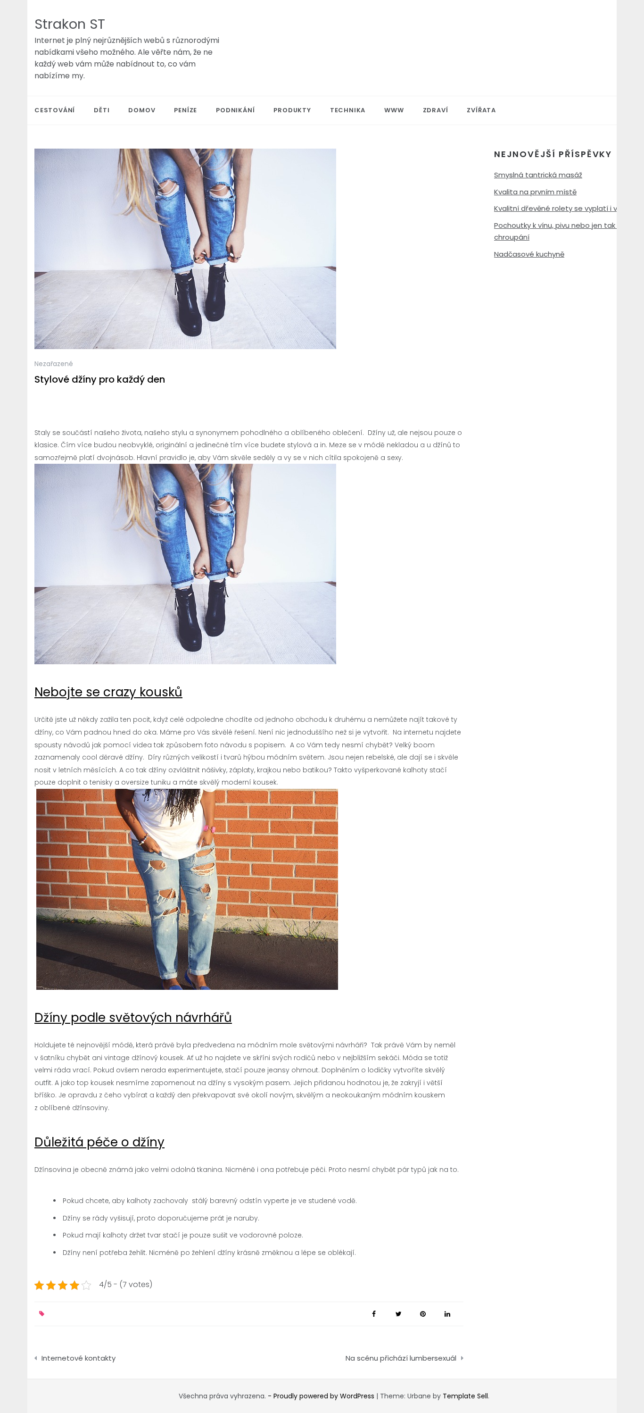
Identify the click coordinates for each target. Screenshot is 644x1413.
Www (394, 110)
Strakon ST (69, 24)
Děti (101, 110)
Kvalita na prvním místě (535, 192)
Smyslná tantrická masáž (538, 175)
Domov (141, 110)
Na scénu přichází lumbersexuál (401, 1358)
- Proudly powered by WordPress (322, 1396)
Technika (347, 110)
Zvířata (481, 110)
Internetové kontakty (78, 1358)
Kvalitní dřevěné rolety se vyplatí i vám (561, 208)
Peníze (185, 110)
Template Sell (465, 1396)
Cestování (54, 110)
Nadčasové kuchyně (529, 254)
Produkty (292, 110)
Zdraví (435, 110)
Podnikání (235, 110)
